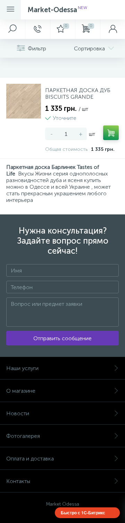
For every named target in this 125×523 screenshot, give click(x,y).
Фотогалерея (23, 436)
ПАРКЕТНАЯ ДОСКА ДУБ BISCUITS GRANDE (77, 93)
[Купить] (111, 132)
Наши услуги (22, 368)
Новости (17, 413)
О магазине (20, 390)
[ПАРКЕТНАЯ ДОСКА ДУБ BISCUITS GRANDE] (23, 101)
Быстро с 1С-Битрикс (83, 512)
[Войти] (112, 29)
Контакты (18, 481)
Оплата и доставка (30, 458)
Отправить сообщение (62, 338)
